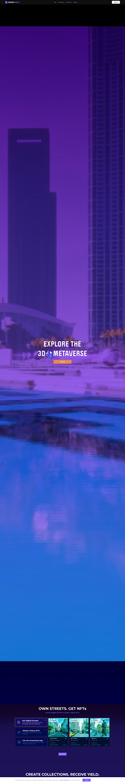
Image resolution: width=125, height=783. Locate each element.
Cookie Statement (65, 780)
